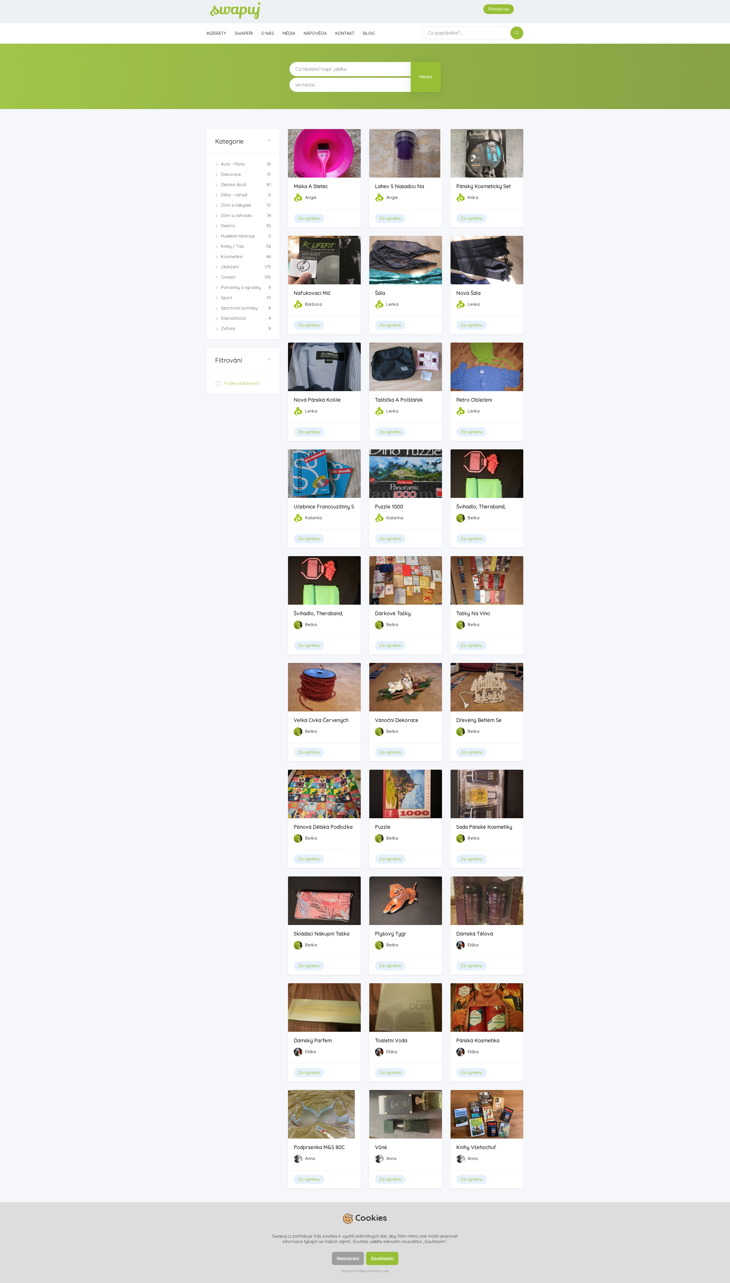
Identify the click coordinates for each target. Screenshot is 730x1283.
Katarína (313, 517)
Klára (473, 197)
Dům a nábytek (246, 205)
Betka (473, 517)
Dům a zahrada (246, 215)
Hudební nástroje (246, 236)
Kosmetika (246, 256)
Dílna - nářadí (246, 195)
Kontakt (344, 33)
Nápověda (315, 33)
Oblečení (246, 267)
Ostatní (246, 277)
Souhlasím (382, 1258)
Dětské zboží (246, 184)
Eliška (473, 945)
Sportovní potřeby (246, 308)
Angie (311, 197)
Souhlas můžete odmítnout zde (365, 1271)
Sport (246, 297)
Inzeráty (216, 33)
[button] (243, 141)
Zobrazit (324, 164)
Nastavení (348, 1258)
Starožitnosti (246, 318)
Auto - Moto (246, 164)
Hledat (425, 76)
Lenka (392, 304)
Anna (310, 1158)
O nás (267, 33)
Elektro (246, 225)
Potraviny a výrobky (246, 287)
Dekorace (246, 174)
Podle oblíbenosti (241, 383)
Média (289, 33)
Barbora (313, 304)
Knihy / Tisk (246, 246)
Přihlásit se (498, 9)
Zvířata (246, 328)
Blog (369, 33)
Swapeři (244, 33)
